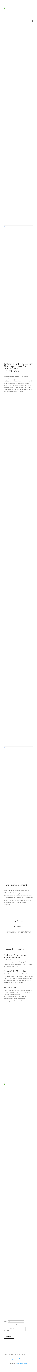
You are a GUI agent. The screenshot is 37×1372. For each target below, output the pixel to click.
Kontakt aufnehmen (14, 56)
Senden (9, 1336)
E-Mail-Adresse (8, 1325)
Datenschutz (23, 1359)
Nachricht (7, 1331)
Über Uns (10, 1078)
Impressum (14, 1359)
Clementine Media (21, 1364)
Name (5, 1321)
